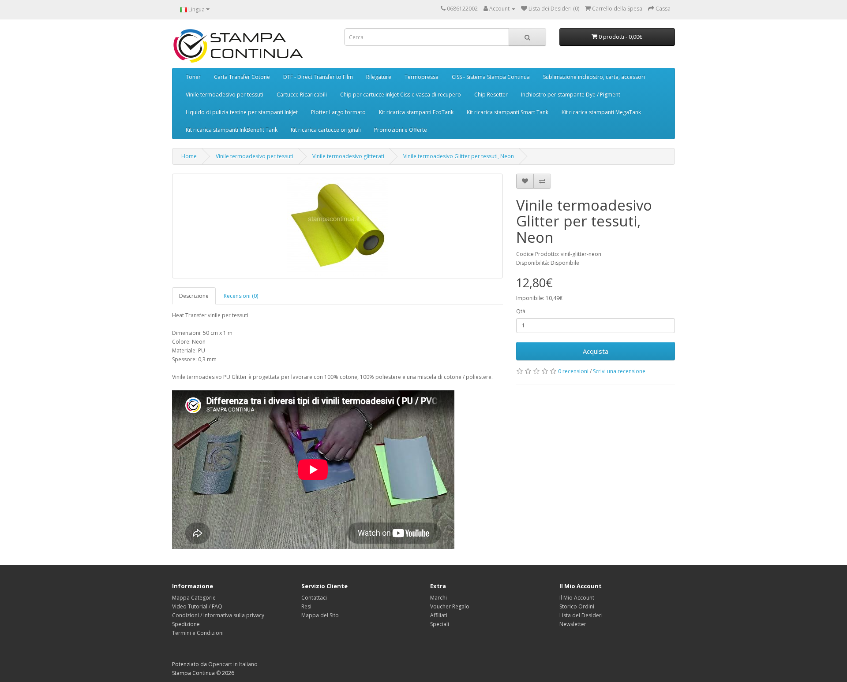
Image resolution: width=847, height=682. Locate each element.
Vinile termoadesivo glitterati (348, 156)
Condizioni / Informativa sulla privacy (218, 615)
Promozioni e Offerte (400, 129)
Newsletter (572, 624)
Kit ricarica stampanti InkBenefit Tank (231, 129)
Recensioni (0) (241, 296)
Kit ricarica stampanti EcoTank (416, 112)
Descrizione (194, 296)
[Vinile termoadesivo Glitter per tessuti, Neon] (337, 226)
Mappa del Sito (320, 615)
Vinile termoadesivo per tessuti (224, 94)
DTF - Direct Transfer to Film (318, 77)
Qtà (520, 311)
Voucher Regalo (449, 606)
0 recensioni (573, 371)
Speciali (439, 624)
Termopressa (421, 77)
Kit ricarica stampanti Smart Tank (507, 112)
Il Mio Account (576, 597)
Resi (306, 606)
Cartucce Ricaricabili (302, 94)
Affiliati (438, 615)
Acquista (595, 351)
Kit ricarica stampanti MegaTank (601, 112)
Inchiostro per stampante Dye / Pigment (570, 94)
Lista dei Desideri (581, 615)
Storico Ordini (576, 606)
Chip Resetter (491, 94)
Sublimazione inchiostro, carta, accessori (594, 77)
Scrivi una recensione (619, 371)
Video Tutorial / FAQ (197, 606)
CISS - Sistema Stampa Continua (491, 77)
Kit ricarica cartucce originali (326, 129)
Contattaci (314, 597)
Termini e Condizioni (198, 633)
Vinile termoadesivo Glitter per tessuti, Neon (458, 156)
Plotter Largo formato (338, 112)
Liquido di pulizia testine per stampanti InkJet (242, 112)
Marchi (438, 597)
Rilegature (378, 77)
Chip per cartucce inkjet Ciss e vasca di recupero (400, 94)
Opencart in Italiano (233, 664)
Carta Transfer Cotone (242, 77)
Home (189, 156)
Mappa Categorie (194, 597)
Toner (193, 77)
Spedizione (186, 624)
